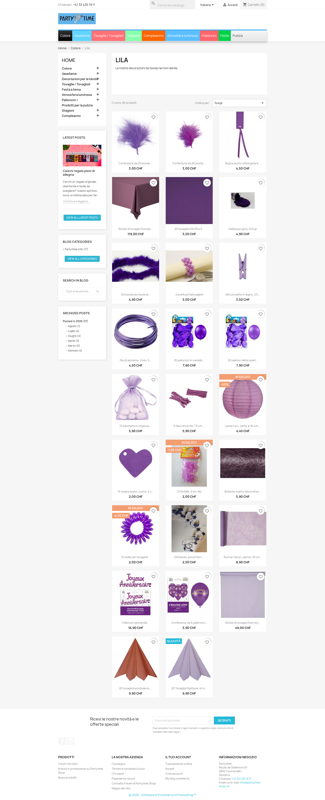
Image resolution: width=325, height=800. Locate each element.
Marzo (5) (74, 345)
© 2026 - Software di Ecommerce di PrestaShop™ (162, 795)
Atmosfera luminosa (77, 95)
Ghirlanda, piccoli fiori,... (189, 557)
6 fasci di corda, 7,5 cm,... (189, 426)
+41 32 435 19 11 (84, 5)
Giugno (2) (74, 336)
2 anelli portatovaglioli (189, 294)
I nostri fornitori (68, 764)
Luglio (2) (73, 331)
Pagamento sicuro (123, 778)
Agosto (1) (74, 326)
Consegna (118, 764)
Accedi (169, 768)
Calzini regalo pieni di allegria (79, 173)
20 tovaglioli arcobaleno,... (135, 688)
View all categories (82, 259)
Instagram (70, 741)
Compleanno (71, 116)
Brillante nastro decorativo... (243, 491)
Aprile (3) (73, 340)
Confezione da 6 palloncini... (189, 622)
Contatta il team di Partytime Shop (134, 783)
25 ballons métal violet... (243, 360)
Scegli (240, 103)
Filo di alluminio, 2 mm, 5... (135, 360)
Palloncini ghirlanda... (135, 622)
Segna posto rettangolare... (243, 163)
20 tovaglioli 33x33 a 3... (189, 229)
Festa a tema (71, 90)
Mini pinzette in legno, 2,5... (243, 294)
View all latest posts (82, 217)
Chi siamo (118, 773)
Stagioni (68, 111)
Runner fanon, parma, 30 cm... (243, 557)
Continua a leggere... (76, 201)
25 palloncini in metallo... (189, 360)
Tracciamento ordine (178, 764)
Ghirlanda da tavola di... (135, 294)
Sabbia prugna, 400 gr (243, 229)
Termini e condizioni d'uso (128, 768)
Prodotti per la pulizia (77, 105)
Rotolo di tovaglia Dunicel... (135, 229)
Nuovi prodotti (67, 777)
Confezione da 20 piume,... (135, 163)
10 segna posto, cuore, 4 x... (136, 491)
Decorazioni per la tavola (80, 79)
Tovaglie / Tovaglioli (76, 84)
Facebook (62, 741)
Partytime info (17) (76, 249)
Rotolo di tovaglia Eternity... (242, 622)
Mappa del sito (121, 788)
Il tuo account (178, 757)
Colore (67, 68)
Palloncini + (70, 100)
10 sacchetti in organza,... (135, 426)
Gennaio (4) (75, 350)
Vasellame (69, 74)
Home (68, 60)
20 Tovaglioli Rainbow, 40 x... (189, 688)
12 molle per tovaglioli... (135, 557)
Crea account (174, 773)
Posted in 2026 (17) (75, 321)
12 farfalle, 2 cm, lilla (189, 491)
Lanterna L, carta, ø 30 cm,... (243, 426)
